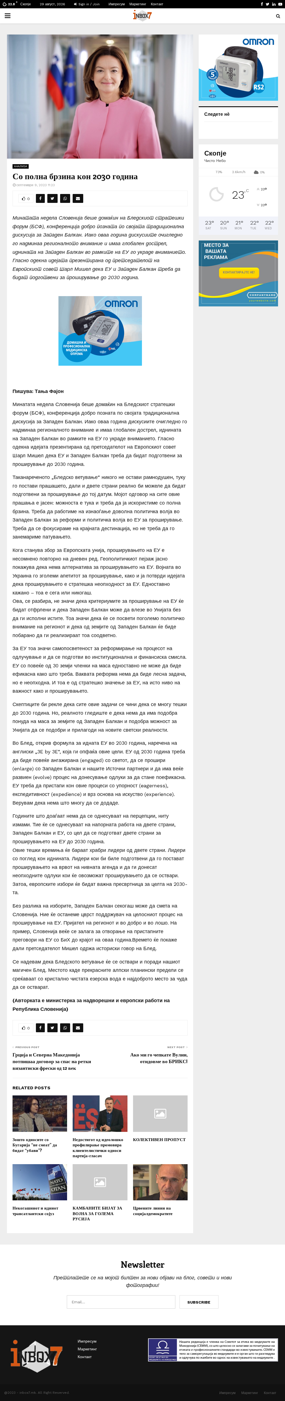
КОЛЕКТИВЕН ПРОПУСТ (159, 1139)
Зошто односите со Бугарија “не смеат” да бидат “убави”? (35, 1145)
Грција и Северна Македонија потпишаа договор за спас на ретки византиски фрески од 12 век (52, 1061)
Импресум (117, 4)
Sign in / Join (88, 4)
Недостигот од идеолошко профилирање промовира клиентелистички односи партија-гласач (98, 1148)
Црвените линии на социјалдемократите (153, 1210)
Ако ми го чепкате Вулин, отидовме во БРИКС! (159, 1058)
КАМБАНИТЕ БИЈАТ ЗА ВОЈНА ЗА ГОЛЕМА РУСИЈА (97, 1213)
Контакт (157, 4)
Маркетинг (137, 4)
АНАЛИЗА (20, 166)
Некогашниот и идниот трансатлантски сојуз (35, 1210)
